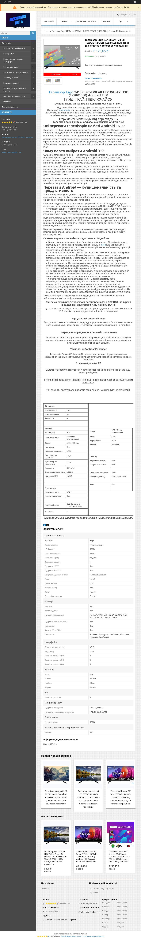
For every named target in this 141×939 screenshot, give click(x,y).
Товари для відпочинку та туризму (14, 89)
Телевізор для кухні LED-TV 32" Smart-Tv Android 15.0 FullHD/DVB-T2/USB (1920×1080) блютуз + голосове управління (56, 797)
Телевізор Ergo (61, 92)
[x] (47, 526)
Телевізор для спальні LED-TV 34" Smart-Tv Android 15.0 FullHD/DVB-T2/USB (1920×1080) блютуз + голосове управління (55, 857)
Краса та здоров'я (11, 83)
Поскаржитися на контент (71, 936)
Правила (94, 892)
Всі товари (6, 43)
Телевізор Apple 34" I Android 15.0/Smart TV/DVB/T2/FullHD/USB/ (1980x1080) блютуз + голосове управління (120, 856)
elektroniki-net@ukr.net (11, 152)
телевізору (64, 110)
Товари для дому (10, 67)
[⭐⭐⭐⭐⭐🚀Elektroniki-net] (18, 20)
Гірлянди (7, 101)
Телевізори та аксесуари (14, 48)
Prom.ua (84, 934)
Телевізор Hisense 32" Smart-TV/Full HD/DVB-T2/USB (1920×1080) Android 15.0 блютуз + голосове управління (120, 797)
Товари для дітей (10, 77)
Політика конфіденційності (102, 888)
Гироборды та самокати (14, 96)
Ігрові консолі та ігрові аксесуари (13, 60)
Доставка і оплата (10, 107)
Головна (49, 21)
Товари (63, 21)
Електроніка (8, 53)
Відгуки (45, 888)
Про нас (106, 21)
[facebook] (44, 526)
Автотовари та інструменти (15, 72)
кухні (103, 245)
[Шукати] (33, 33)
